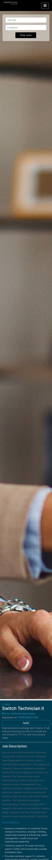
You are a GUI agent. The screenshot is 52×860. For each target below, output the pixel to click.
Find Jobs (26, 35)
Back (7, 704)
